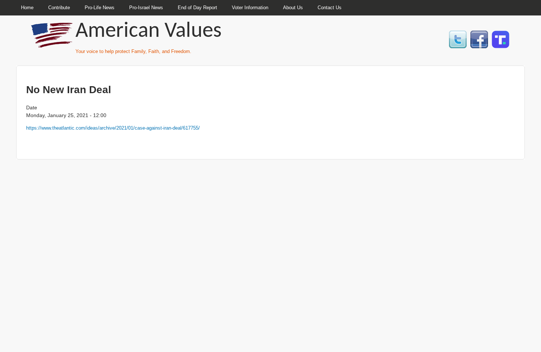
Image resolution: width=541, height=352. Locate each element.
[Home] (52, 44)
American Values (148, 31)
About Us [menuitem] (293, 7)
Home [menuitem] (27, 7)
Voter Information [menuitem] (250, 7)
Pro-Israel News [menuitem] (146, 7)
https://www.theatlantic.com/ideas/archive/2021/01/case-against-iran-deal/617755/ (113, 128)
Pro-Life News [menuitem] (99, 7)
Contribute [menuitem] (59, 7)
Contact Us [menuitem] (330, 7)
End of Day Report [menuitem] (197, 7)
